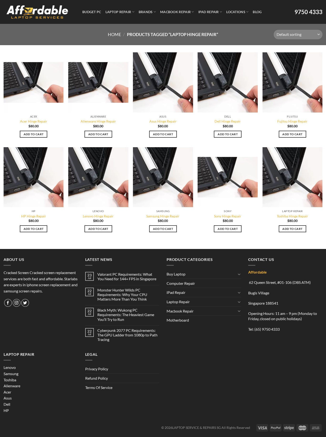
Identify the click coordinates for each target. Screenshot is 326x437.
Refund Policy (96, 378)
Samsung (11, 373)
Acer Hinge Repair (33, 121)
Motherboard (178, 320)
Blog (257, 12)
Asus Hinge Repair (163, 121)
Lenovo (10, 367)
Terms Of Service (98, 387)
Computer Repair (181, 283)
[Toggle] (239, 274)
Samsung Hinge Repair (162, 216)
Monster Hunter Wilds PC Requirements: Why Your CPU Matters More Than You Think (122, 294)
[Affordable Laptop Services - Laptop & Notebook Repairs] (37, 12)
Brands (146, 12)
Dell (7, 404)
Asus (8, 398)
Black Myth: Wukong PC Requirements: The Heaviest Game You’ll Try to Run (125, 314)
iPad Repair (208, 12)
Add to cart (34, 134)
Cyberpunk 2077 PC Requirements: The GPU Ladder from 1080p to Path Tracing (127, 335)
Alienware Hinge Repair (98, 121)
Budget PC (91, 12)
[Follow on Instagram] (17, 303)
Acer (7, 392)
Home (114, 34)
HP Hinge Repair (33, 216)
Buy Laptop (176, 274)
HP (6, 410)
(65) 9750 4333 (267, 329)
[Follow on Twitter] (25, 303)
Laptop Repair (118, 12)
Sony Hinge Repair (227, 216)
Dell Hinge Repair (228, 121)
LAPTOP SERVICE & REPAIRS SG (196, 428)
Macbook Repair (175, 12)
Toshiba (10, 380)
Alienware (12, 385)
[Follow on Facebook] (8, 303)
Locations (235, 12)
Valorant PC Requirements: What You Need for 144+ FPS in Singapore (126, 276)
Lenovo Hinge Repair (98, 216)
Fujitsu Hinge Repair (292, 121)
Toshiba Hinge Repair (292, 216)
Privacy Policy (96, 369)
